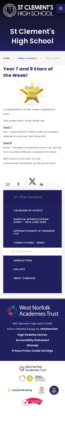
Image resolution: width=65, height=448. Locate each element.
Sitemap (32, 345)
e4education (49, 329)
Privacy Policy (21, 350)
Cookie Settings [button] (42, 350)
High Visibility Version (32, 335)
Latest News (52, 58)
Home (6, 58)
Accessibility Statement (32, 340)
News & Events (27, 58)
